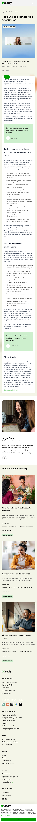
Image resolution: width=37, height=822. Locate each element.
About (4, 755)
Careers (4, 758)
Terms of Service (18, 806)
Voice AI (4, 723)
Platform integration (8, 726)
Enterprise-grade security (10, 729)
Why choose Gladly (8, 739)
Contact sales (6, 795)
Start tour (14, 346)
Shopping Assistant (8, 721)
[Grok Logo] (20, 704)
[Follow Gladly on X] (9, 798)
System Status (7, 782)
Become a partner (8, 763)
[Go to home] (6, 3)
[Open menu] (32, 3)
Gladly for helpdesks (9, 715)
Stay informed (6, 761)
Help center (6, 774)
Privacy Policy (18, 809)
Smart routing (6, 693)
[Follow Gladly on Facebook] (6, 798)
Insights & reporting (8, 691)
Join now (14, 138)
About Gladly (6, 70)
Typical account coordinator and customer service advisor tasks (16, 62)
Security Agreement (18, 814)
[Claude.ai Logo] (7, 704)
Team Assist (6, 688)
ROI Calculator (7, 745)
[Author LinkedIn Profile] (4, 458)
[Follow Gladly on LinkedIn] (3, 798)
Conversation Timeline (9, 682)
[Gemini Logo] (16, 704)
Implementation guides (10, 777)
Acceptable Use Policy (18, 811)
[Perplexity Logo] (11, 704)
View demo (5, 793)
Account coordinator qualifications (14, 67)
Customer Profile (7, 685)
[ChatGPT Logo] (3, 704)
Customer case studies (10, 742)
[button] (7, 77)
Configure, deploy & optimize (12, 718)
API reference (6, 779)
